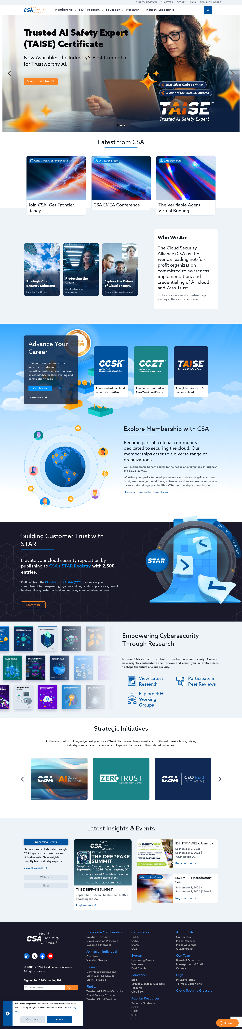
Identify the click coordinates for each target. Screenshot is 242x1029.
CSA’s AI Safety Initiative (35, 260)
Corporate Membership (104, 932)
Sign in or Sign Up (210, 2)
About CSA (184, 932)
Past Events (139, 968)
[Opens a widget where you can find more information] (227, 1023)
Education (139, 975)
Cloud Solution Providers (102, 941)
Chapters (167, 2)
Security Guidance (143, 1003)
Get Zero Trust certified (35, 271)
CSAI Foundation (146, 2)
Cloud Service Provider (101, 995)
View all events (33, 868)
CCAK (135, 945)
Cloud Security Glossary (194, 990)
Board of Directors (188, 960)
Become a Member (98, 945)
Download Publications (101, 972)
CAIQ (134, 1011)
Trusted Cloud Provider (101, 999)
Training (64, 388)
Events (181, 2)
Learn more (35, 397)
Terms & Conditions (189, 984)
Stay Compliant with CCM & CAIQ (78, 249)
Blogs (45, 886)
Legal (180, 975)
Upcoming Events (142, 960)
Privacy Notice (185, 980)
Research (93, 967)
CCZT (135, 949)
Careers (181, 968)
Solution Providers (98, 937)
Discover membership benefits (144, 492)
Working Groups (96, 960)
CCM (134, 1007)
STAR (134, 1015)
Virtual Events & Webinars (148, 984)
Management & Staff (189, 964)
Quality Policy (185, 949)
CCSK (135, 941)
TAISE (135, 937)
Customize (32, 1020)
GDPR (135, 1019)
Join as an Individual (101, 952)
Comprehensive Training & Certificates (119, 249)
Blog (192, 2)
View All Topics (96, 980)
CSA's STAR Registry (70, 566)
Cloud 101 (137, 992)
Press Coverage (186, 945)
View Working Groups (100, 976)
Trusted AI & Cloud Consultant (106, 991)
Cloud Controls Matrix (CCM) (63, 582)
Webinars (46, 877)
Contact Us (183, 937)
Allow (59, 1020)
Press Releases (185, 941)
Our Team (183, 956)
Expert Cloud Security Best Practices (79, 271)
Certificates (140, 932)
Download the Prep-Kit (41, 82)
